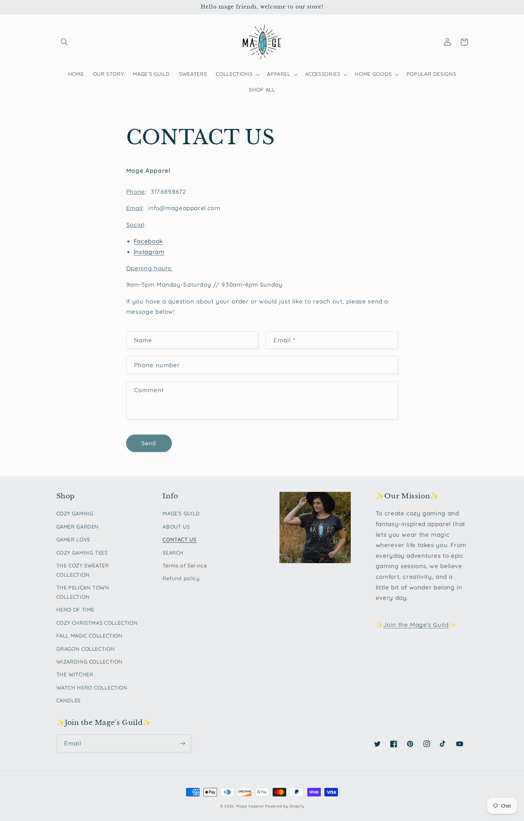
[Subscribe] (182, 743)
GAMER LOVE (73, 539)
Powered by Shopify (284, 806)
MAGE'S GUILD (181, 513)
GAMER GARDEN (77, 526)
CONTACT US (179, 539)
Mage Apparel (250, 806)
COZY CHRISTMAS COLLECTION (97, 622)
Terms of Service (185, 565)
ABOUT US (176, 526)
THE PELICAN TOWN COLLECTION (82, 592)
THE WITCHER (74, 674)
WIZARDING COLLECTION (89, 661)
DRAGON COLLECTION (85, 648)
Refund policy (181, 578)
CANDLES (68, 700)
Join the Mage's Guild (415, 624)
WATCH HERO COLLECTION (92, 687)
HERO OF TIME (75, 609)
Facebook (148, 241)
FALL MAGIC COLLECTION (89, 635)
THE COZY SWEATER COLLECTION (82, 570)
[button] (64, 42)
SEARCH (173, 552)
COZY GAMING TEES (82, 552)
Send (149, 443)
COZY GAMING (74, 513)
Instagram (149, 251)
